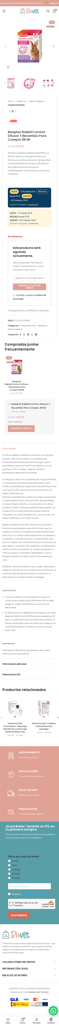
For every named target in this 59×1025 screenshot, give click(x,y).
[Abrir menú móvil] (4, 11)
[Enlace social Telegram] (36, 334)
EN (43, 992)
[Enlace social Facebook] (20, 334)
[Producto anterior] (9, 111)
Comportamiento (16, 104)
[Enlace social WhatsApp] (32, 334)
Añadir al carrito (21, 428)
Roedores (21, 101)
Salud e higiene (36, 101)
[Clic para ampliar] (8, 67)
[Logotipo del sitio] (29, 10)
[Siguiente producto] (15, 111)
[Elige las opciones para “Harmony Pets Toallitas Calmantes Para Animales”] (44, 716)
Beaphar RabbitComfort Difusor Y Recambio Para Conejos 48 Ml (17, 385)
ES (38, 992)
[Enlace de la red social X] (24, 334)
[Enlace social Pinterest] (28, 334)
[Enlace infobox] (25, 774)
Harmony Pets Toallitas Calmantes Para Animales (44, 726)
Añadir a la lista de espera (29, 286)
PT (40, 992)
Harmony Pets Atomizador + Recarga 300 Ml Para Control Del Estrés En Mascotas (15, 727)
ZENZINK (31, 992)
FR (45, 992)
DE (47, 992)
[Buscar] (48, 11)
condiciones (33, 204)
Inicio (10, 101)
